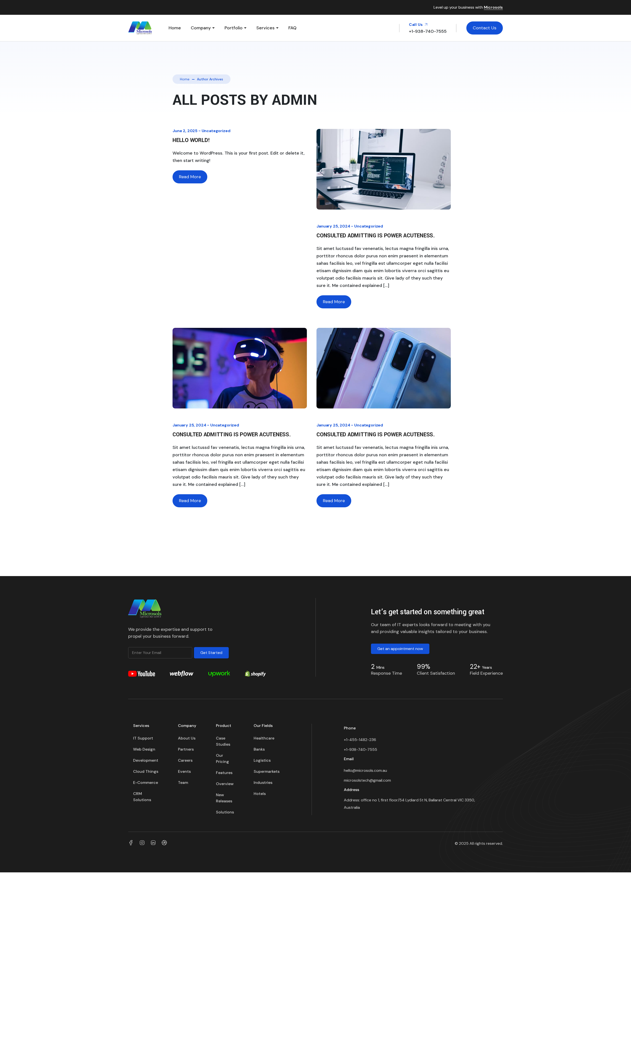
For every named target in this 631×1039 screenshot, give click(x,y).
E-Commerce (145, 782)
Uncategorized (216, 130)
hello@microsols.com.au (365, 770)
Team (183, 782)
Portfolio (234, 28)
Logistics (262, 760)
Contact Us (484, 28)
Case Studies (223, 741)
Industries (263, 782)
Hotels (260, 793)
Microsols (493, 7)
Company (201, 28)
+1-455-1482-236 (360, 739)
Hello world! (191, 140)
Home (175, 28)
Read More (190, 177)
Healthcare (264, 738)
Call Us (416, 24)
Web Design (144, 749)
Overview (225, 783)
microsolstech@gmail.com (367, 780)
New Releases (224, 798)
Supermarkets (267, 771)
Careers (185, 760)
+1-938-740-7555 (360, 749)
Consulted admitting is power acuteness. (375, 236)
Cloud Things (145, 771)
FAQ (292, 28)
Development (145, 760)
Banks (259, 749)
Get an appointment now (400, 648)
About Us (186, 738)
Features (224, 772)
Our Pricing (222, 758)
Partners (186, 749)
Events (184, 771)
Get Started (211, 652)
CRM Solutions (142, 796)
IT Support (143, 738)
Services (265, 28)
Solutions (225, 812)
